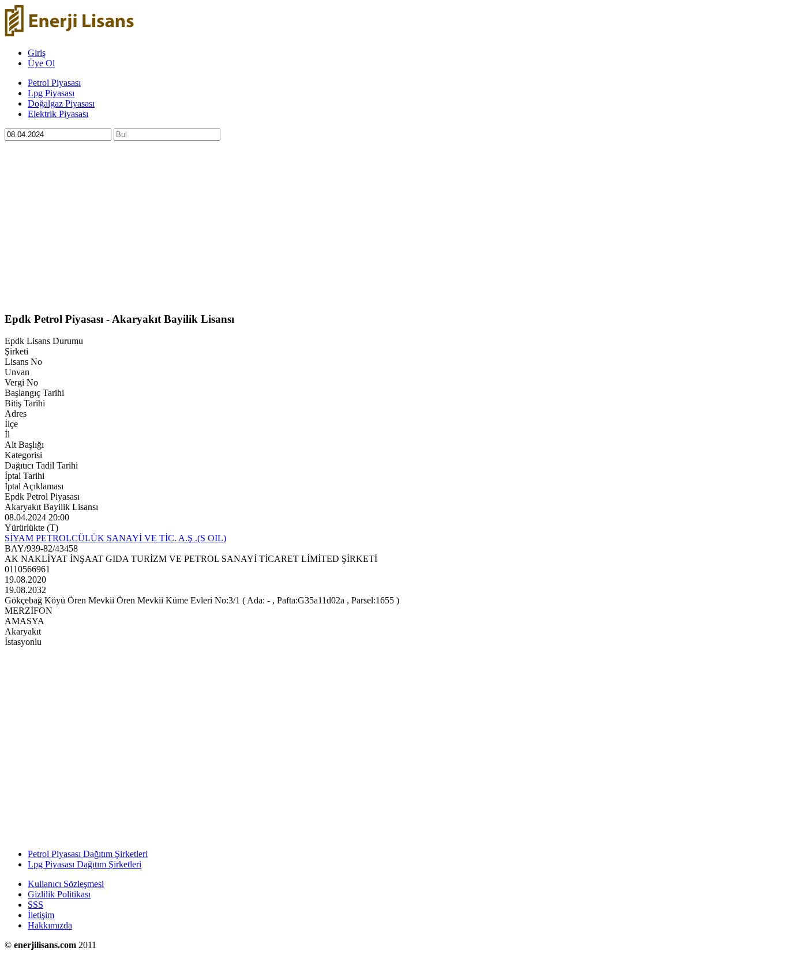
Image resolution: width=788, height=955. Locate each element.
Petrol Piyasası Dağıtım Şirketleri (88, 854)
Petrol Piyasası (54, 83)
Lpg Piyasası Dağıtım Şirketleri (84, 864)
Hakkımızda (50, 925)
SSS (35, 904)
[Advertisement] (351, 221)
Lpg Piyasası (51, 93)
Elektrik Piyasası (58, 114)
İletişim (41, 915)
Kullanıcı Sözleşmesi (66, 884)
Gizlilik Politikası (59, 894)
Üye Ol (41, 63)
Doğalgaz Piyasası (61, 103)
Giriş (37, 53)
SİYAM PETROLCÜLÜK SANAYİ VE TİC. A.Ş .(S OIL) (115, 538)
